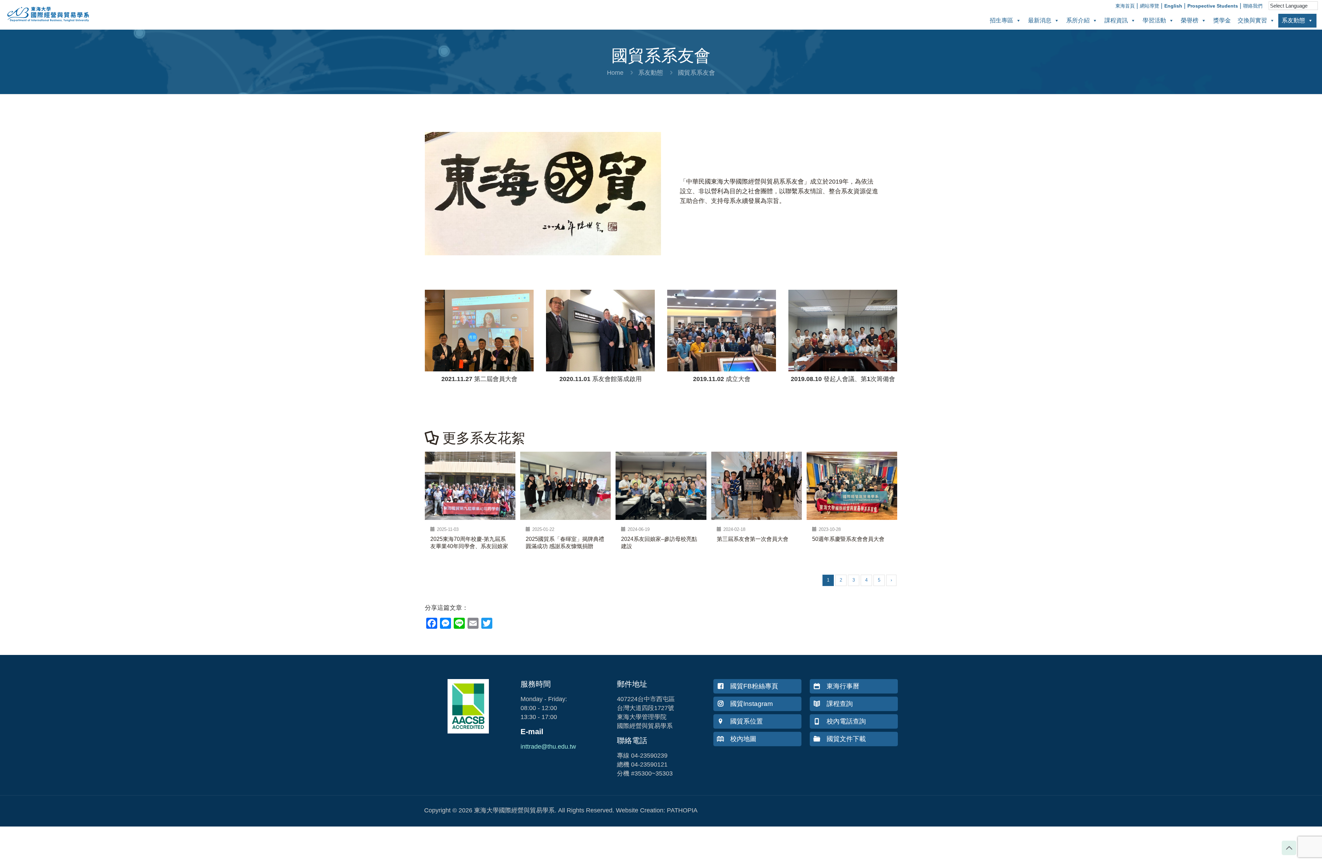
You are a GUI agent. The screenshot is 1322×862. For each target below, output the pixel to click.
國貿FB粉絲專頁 (754, 686)
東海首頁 (1125, 6)
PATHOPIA (682, 810)
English (1173, 6)
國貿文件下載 (846, 738)
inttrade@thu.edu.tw (548, 746)
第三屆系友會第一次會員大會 (752, 539)
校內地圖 (743, 738)
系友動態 (1293, 20)
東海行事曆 (843, 686)
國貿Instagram (751, 703)
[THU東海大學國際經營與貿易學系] (45, 24)
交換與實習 (1252, 20)
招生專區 (1001, 20)
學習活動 (1154, 20)
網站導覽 (1149, 6)
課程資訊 (1116, 20)
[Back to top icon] (1289, 848)
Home (615, 72)
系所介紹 (1078, 20)
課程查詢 (840, 703)
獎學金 (1222, 20)
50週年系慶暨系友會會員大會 (848, 539)
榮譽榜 (1189, 20)
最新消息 (1039, 20)
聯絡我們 (1252, 6)
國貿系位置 (746, 721)
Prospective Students (1212, 6)
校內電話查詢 (846, 721)
